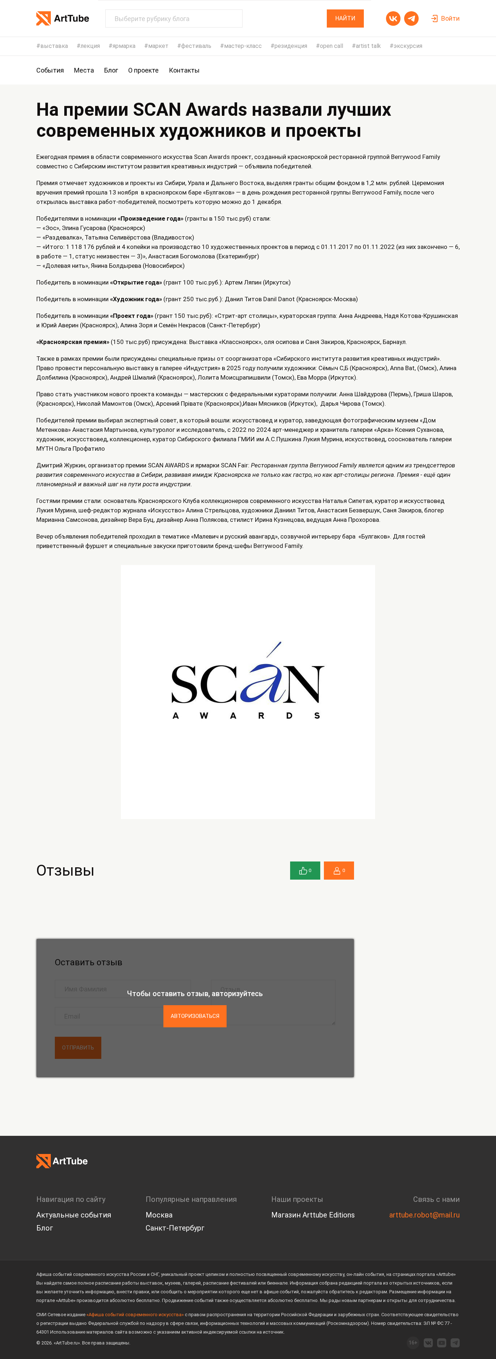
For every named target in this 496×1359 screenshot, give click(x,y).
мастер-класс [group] (243, 46)
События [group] (50, 70)
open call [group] (331, 46)
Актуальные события (73, 1215)
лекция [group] (90, 46)
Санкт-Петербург (175, 1228)
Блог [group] (111, 70)
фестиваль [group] (196, 46)
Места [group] (84, 70)
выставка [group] (54, 46)
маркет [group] (158, 46)
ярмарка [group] (124, 46)
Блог (44, 1228)
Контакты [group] (184, 70)
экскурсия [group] (408, 46)
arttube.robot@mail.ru (424, 1215)
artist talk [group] (368, 46)
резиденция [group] (291, 46)
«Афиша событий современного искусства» (135, 1314)
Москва (159, 1215)
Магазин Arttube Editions (313, 1215)
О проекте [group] (143, 70)
